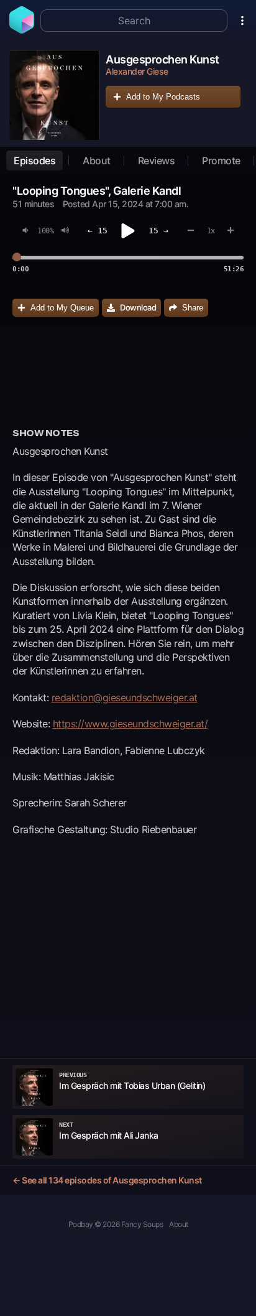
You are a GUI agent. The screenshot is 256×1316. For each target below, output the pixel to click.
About (97, 160)
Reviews (156, 160)
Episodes (34, 160)
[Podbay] (21, 30)
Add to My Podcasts (163, 96)
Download (138, 307)
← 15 (97, 230)
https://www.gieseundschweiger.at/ (130, 723)
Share (192, 307)
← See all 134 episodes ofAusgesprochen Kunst (107, 1180)
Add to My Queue (62, 307)
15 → (158, 230)
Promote (221, 160)
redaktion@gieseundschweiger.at (125, 697)
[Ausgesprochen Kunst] (54, 95)
